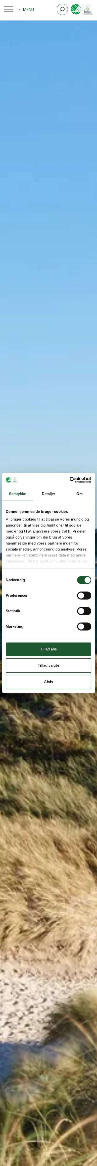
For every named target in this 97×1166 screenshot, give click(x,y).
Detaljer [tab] (48, 494)
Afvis (48, 682)
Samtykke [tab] (17, 494)
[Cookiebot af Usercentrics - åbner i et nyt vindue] (69, 480)
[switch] (84, 595)
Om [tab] (79, 494)
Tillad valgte (48, 665)
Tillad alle (48, 649)
